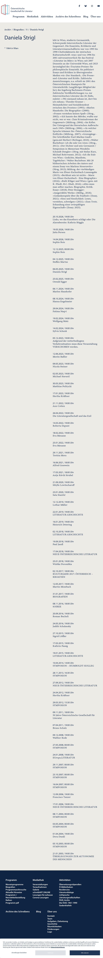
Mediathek (32, 16)
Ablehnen (50, 953)
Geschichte (52, 923)
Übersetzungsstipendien (70, 884)
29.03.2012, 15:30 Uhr (63, 704)
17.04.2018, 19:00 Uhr (75, 553)
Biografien (18, 29)
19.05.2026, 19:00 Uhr (63, 231)
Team (49, 918)
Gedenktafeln (65, 905)
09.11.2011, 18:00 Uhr (74, 715)
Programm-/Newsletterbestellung (15, 896)
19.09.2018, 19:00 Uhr (63, 543)
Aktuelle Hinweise (14, 892)
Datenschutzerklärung (58, 947)
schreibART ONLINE (41, 892)
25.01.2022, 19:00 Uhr (63, 444)
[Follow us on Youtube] (98, 6)
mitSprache (64, 895)
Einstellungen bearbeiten (19, 952)
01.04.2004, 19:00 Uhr (63, 835)
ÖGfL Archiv (64, 900)
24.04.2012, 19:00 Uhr (63, 694)
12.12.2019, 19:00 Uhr (63, 503)
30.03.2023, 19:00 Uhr (63, 385)
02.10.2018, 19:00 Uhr (68, 533)
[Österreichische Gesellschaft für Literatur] (17, 9)
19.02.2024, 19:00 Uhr (63, 320)
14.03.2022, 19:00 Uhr (63, 424)
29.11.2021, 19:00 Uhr (63, 454)
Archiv (7, 29)
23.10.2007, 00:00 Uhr (63, 776)
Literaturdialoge (66, 892)
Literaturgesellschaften (69, 897)
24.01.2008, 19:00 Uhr (64, 756)
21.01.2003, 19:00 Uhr (73, 856)
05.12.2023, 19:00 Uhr (75, 342)
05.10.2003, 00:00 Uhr (63, 845)
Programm (18, 16)
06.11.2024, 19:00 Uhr (63, 290)
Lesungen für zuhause (43, 895)
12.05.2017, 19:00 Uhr (63, 585)
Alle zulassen (85, 953)
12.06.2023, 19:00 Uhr (63, 355)
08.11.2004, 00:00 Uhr (63, 815)
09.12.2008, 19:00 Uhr (63, 736)
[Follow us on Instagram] (92, 6)
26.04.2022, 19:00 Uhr (72, 414)
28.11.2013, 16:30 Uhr (63, 674)
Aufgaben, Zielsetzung (57, 921)
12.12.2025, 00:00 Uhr (63, 251)
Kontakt (51, 916)
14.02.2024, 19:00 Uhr (63, 330)
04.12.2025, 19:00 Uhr (63, 260)
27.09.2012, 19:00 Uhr (75, 684)
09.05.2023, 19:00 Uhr (63, 365)
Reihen (9, 900)
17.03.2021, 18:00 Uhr (63, 474)
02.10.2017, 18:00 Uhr (73, 573)
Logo (49, 931)
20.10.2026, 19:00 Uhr (74, 219)
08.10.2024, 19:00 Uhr (63, 300)
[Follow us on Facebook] (79, 6)
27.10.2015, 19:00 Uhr (63, 635)
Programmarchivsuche (16, 889)
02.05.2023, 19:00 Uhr (63, 375)
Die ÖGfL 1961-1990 (68, 902)
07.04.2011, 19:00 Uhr (63, 726)
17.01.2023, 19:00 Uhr (63, 395)
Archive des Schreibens (68, 16)
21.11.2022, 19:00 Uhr (63, 405)
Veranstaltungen (40, 884)
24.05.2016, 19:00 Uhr (63, 625)
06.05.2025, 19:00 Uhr (63, 270)
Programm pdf (12, 902)
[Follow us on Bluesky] (86, 6)
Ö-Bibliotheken (66, 887)
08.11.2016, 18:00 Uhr (63, 605)
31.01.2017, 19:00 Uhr (63, 595)
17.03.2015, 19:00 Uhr (63, 645)
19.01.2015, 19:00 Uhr (68, 654)
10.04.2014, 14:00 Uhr (73, 664)
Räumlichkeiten (54, 926)
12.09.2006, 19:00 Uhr (63, 796)
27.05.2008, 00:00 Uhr (63, 746)
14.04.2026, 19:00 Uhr (63, 241)
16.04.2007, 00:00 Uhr (63, 786)
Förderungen (53, 929)
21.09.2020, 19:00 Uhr (63, 484)
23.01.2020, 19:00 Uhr (63, 494)
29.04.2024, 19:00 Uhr (63, 310)
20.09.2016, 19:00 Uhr (63, 615)
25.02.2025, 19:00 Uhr (63, 280)
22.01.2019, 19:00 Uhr (68, 513)
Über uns (96, 16)
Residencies (64, 889)
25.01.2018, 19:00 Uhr (63, 563)
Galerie (36, 889)
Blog (85, 16)
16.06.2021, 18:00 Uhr (63, 464)
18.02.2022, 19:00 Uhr (63, 434)
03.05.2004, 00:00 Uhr (63, 825)
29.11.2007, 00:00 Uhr (63, 766)
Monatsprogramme (14, 884)
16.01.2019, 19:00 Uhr (63, 523)
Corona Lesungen (41, 897)
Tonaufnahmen (40, 887)
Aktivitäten (47, 16)
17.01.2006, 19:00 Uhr (75, 806)
